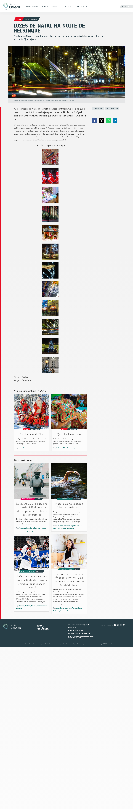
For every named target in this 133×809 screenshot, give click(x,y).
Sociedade (19, 608)
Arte (57, 608)
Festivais (37, 528)
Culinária (59, 447)
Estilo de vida (98, 109)
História (43, 528)
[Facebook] (115, 625)
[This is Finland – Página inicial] (12, 6)
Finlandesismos (77, 608)
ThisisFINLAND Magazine (65, 528)
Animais (21, 605)
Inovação (19, 531)
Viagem (32, 531)
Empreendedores (65, 608)
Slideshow (66, 447)
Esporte (73, 525)
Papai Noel (22, 447)
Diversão (67, 525)
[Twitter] (118, 624)
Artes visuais (23, 528)
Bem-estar (59, 525)
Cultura (30, 528)
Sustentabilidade (65, 610)
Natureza (56, 610)
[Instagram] (124, 625)
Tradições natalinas (77, 447)
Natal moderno (112, 109)
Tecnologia (25, 531)
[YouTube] (121, 625)
